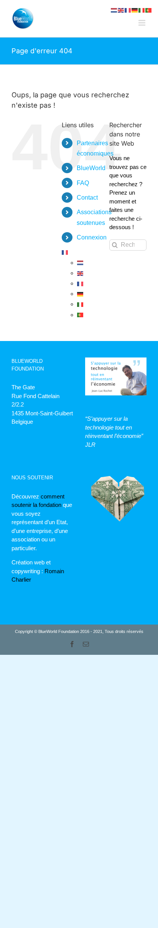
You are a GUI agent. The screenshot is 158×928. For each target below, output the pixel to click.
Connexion (92, 237)
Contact (87, 197)
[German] (80, 293)
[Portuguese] (80, 315)
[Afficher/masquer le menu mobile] (142, 23)
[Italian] (80, 304)
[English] (80, 273)
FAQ (83, 183)
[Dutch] (80, 262)
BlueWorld (91, 168)
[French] (65, 252)
